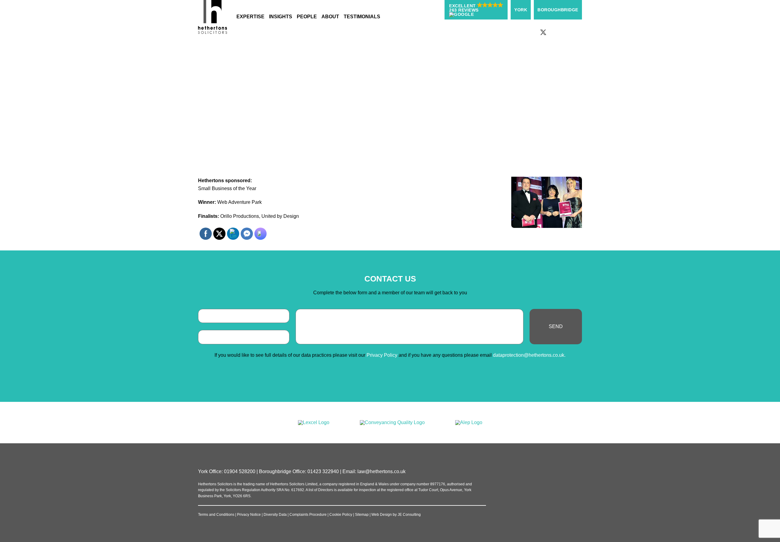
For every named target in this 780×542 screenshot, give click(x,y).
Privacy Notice (249, 514)
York (520, 9)
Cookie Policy (340, 514)
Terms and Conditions (216, 514)
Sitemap (362, 514)
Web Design (381, 514)
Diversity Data (275, 514)
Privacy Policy (382, 355)
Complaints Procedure (308, 514)
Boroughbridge (557, 9)
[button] (476, 9)
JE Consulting (409, 514)
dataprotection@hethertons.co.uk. (529, 355)
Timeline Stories (362, 76)
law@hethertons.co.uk (381, 471)
